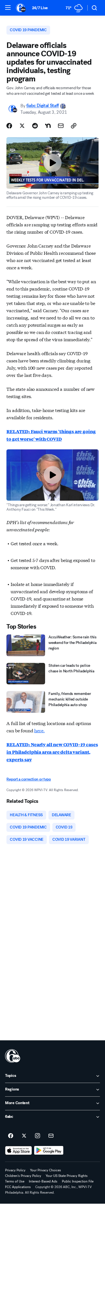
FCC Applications (18, 1187)
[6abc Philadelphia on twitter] (24, 1136)
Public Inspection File (78, 1181)
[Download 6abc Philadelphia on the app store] (18, 1150)
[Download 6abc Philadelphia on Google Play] (49, 1150)
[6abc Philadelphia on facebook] (10, 1136)
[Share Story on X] (22, 125)
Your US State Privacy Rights (67, 1175)
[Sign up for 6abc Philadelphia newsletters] (51, 1136)
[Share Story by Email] (61, 125)
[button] (8, 7)
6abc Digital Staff (42, 106)
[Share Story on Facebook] (9, 125)
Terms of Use (14, 1181)
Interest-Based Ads (43, 1181)
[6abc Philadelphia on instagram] (37, 1136)
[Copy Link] (73, 125)
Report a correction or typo (28, 779)
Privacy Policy (15, 1170)
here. (39, 730)
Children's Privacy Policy (23, 1175)
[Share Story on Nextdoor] (48, 125)
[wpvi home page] (12, 1056)
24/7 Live (40, 8)
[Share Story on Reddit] (35, 125)
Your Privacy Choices (45, 1170)
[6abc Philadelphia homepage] (21, 7)
